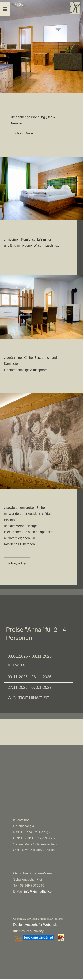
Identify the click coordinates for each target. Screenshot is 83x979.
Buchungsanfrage (17, 563)
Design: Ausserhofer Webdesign (36, 924)
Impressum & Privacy (28, 931)
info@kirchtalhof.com (39, 891)
